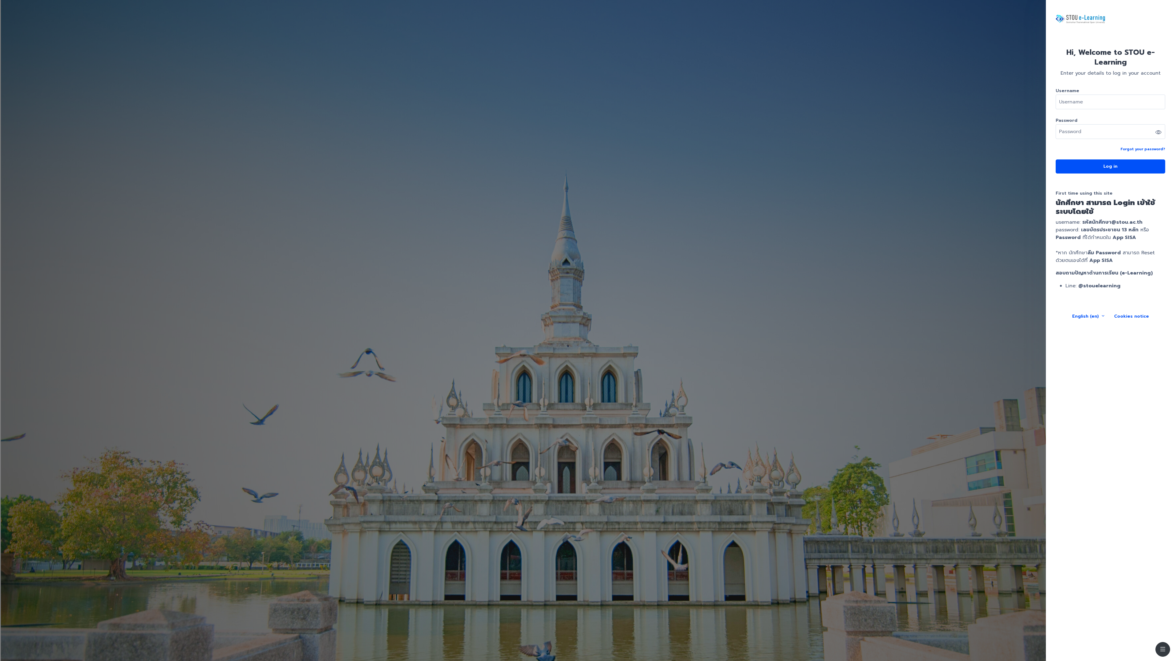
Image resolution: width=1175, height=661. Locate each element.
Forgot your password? (1143, 149)
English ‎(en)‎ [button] (1086, 316)
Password (1066, 120)
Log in (1110, 166)
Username (1067, 90)
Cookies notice (1131, 316)
